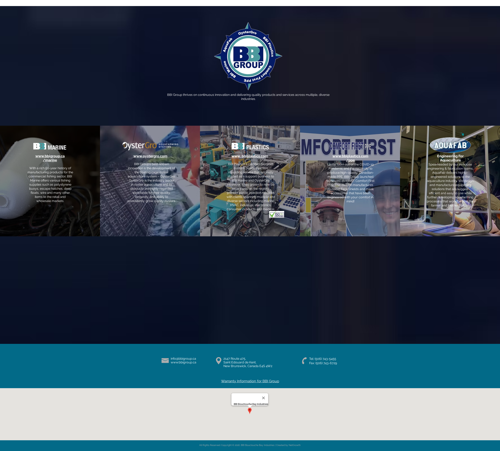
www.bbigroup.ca (183, 362)
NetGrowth (295, 445)
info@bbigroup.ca (183, 358)
